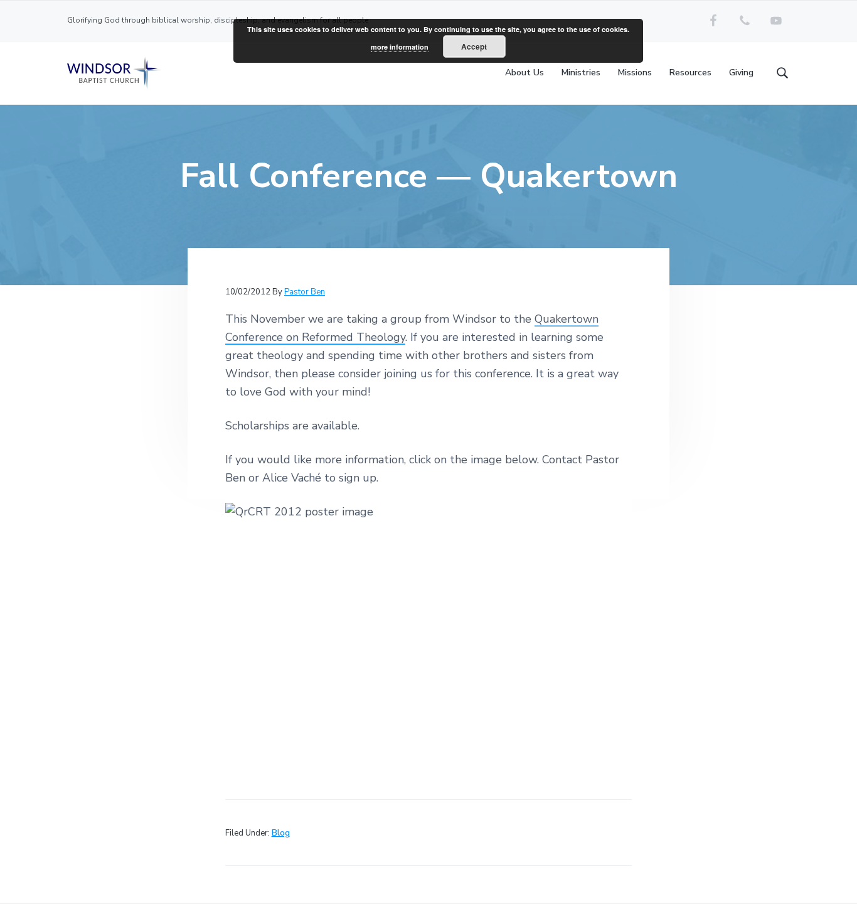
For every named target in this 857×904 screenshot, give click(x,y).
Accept (474, 46)
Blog (281, 833)
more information (399, 46)
